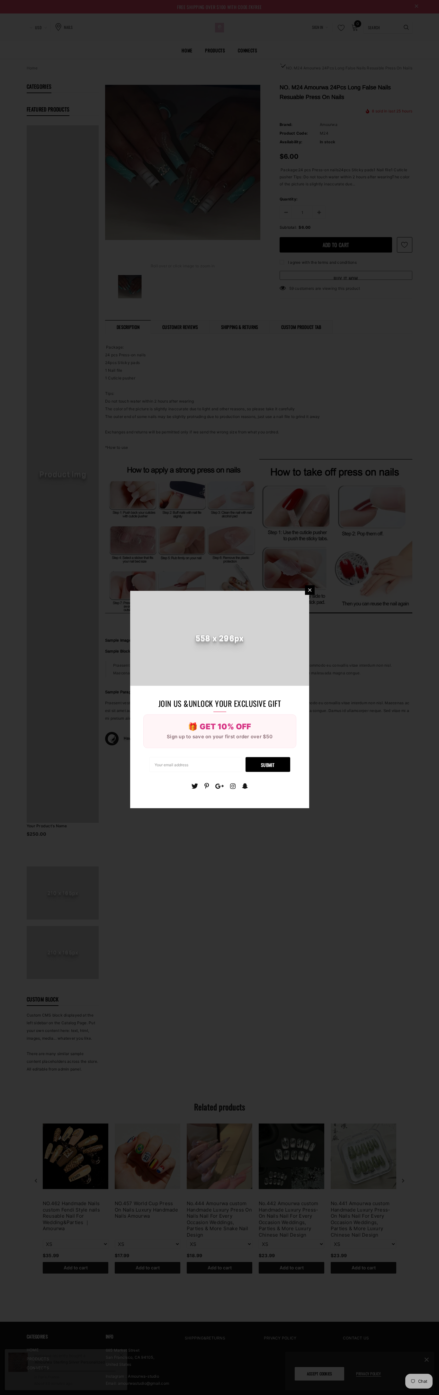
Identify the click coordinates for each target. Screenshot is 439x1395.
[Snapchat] (245, 786)
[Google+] (219, 786)
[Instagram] (233, 786)
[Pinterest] (206, 786)
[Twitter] (194, 786)
